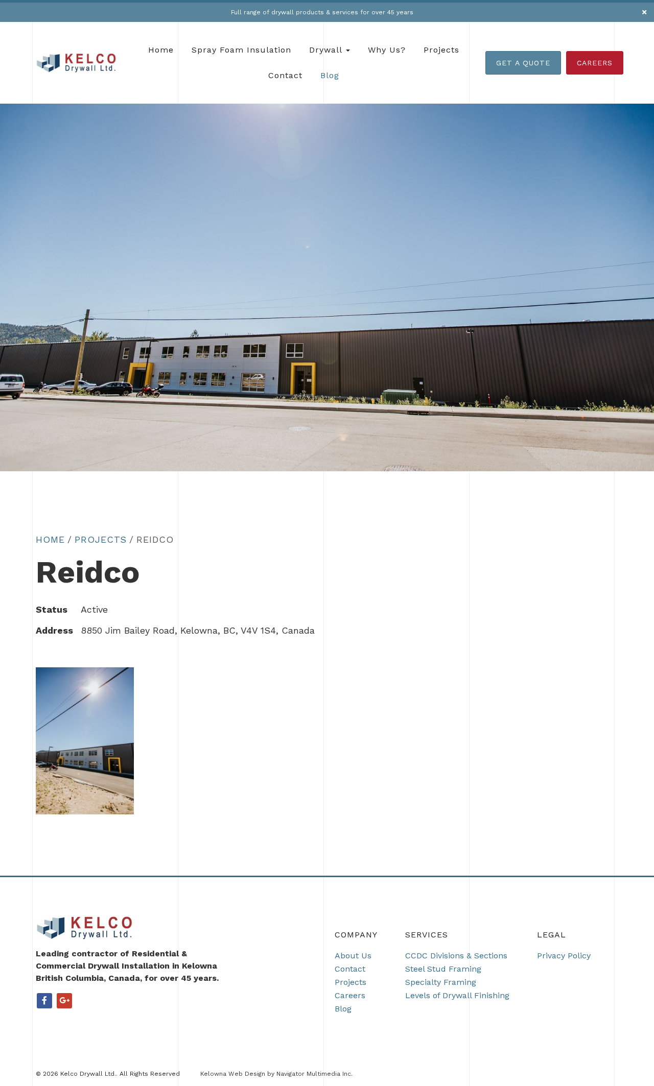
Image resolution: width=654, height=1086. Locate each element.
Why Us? (387, 50)
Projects (441, 50)
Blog (329, 75)
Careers (595, 63)
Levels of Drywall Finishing (457, 995)
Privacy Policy (564, 955)
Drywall (327, 50)
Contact (285, 75)
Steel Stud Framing (443, 969)
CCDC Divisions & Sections (456, 955)
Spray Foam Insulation (241, 50)
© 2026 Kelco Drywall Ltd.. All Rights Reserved (108, 1073)
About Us (353, 955)
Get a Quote (523, 63)
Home (161, 50)
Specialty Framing (440, 982)
